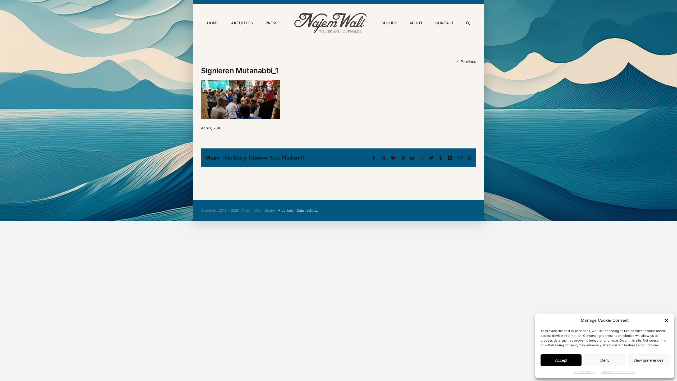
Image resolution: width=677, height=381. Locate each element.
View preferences (648, 360)
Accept (561, 360)
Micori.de (285, 210)
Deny (605, 360)
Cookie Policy (585, 372)
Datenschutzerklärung (618, 372)
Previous (468, 61)
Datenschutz (307, 210)
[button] (666, 320)
